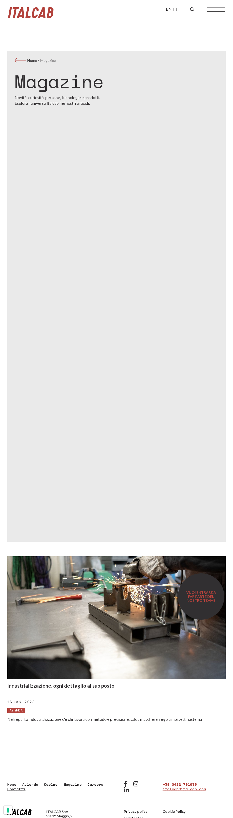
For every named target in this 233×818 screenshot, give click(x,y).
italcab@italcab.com (184, 789)
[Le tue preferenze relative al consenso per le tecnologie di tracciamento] (8, 810)
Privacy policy (135, 811)
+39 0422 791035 (180, 784)
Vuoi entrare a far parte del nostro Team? (201, 596)
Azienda (30, 784)
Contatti (16, 789)
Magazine (48, 60)
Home (32, 60)
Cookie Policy (174, 811)
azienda (16, 710)
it (178, 9)
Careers (95, 784)
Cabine (51, 784)
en (169, 9)
